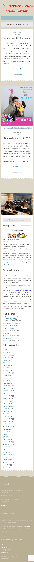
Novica (20, 74)
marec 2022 (6, 403)
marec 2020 (6, 439)
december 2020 (7, 419)
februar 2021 (6, 414)
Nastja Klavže (7, 338)
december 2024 (7, 370)
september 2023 (7, 391)
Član (2, 544)
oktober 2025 (7, 360)
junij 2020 (5, 431)
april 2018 (5, 467)
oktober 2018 (7, 460)
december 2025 (7, 355)
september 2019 (7, 444)
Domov (3, 547)
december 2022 (7, 396)
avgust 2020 (6, 429)
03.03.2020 (18, 132)
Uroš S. (18, 34)
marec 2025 (6, 365)
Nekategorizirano (6, 550)
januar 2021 (6, 416)
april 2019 (5, 452)
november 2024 (7, 373)
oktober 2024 (7, 375)
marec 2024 (6, 383)
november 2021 (7, 408)
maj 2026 (5, 350)
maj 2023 (5, 393)
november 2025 (7, 357)
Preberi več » (6, 264)
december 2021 (7, 406)
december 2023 (7, 385)
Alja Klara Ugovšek (8, 328)
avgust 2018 (6, 465)
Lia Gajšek (6, 333)
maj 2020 (5, 434)
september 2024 (7, 378)
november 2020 (7, 421)
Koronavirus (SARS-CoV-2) (17, 38)
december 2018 (7, 457)
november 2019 (7, 442)
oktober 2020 (7, 424)
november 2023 (7, 388)
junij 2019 (5, 447)
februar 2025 (6, 368)
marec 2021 (6, 411)
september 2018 (7, 462)
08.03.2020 (18, 32)
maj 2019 (5, 449)
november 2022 (7, 398)
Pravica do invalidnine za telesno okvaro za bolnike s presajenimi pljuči (15, 318)
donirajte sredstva (10, 529)
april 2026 (5, 352)
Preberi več (16, 69)
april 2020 (5, 437)
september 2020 (7, 426)
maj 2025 (5, 363)
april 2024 (5, 380)
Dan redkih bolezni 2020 (17, 138)
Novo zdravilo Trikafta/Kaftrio (11, 323)
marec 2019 (6, 454)
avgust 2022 (6, 401)
